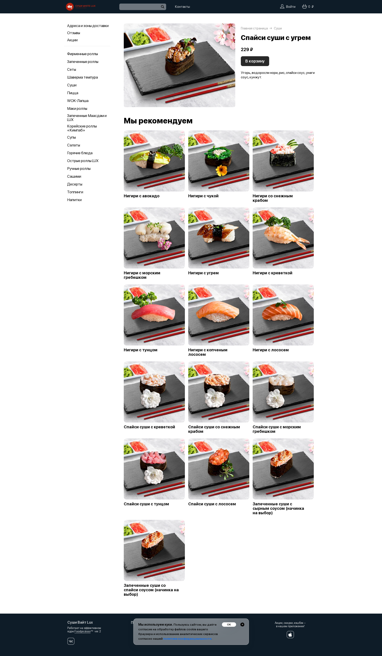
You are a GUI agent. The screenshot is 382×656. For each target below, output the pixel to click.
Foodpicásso (82, 631)
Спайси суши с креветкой (149, 427)
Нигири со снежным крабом (273, 198)
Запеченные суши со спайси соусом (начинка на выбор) (151, 590)
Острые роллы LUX (83, 160)
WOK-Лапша (78, 100)
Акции (72, 40)
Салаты (73, 145)
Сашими (74, 176)
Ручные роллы (79, 168)
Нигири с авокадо (141, 196)
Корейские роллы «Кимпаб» (82, 128)
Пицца (72, 93)
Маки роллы (77, 108)
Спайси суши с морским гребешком (277, 429)
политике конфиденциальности (187, 638)
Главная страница (254, 28)
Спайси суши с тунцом (146, 504)
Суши (71, 85)
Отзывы (73, 33)
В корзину (255, 61)
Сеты (71, 69)
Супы (71, 137)
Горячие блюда (80, 153)
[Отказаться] (242, 624)
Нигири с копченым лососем (207, 352)
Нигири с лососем (271, 350)
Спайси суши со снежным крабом (214, 429)
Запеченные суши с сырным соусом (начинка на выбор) (278, 508)
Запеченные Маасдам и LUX (87, 117)
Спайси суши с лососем (212, 504)
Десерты (74, 184)
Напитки (74, 200)
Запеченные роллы (82, 61)
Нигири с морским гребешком (142, 275)
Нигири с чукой (203, 196)
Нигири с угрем (203, 273)
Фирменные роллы (82, 54)
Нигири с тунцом (140, 350)
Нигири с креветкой (272, 273)
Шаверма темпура (82, 77)
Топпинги (75, 192)
